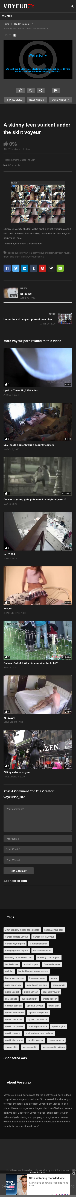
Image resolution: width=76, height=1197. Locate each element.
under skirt (53, 1006)
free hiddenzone (52, 964)
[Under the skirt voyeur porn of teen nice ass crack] (38, 319)
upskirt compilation (38, 1012)
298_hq (8, 608)
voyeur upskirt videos (54, 1047)
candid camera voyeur (16, 937)
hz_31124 (9, 717)
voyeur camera (36, 257)
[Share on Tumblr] (33, 268)
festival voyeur (31, 964)
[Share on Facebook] (7, 268)
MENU (8, 16)
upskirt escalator (13, 1019)
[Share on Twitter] (15, 268)
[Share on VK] (51, 268)
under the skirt (21, 257)
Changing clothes (39, 944)
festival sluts (11, 964)
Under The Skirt (27, 160)
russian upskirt (29, 999)
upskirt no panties (14, 1026)
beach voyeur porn (53, 930)
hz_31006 (9, 554)
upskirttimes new (14, 1040)
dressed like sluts (42, 950)
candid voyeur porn (15, 944)
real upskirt (11, 999)
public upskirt (12, 992)
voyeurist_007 (14, 797)
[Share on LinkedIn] (24, 268)
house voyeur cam (14, 978)
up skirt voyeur (35, 1040)
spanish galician (13, 1006)
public (11, 253)
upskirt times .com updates (39, 1033)
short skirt (49, 253)
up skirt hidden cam (38, 1019)
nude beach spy (13, 985)
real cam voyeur (36, 253)
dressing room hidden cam (18, 957)
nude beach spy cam (37, 985)
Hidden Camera (11, 160)
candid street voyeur (43, 937)
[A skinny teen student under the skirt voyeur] (38, 367)
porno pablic (59, 985)
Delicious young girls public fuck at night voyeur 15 (35, 499)
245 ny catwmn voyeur (17, 772)
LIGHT (7, 35)
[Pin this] (42, 268)
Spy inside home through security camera (29, 444)
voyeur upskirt (30, 1047)
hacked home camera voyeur (33, 971)
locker (54, 978)
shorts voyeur (50, 999)
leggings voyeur (37, 978)
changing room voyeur (16, 950)
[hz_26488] (38, 293)
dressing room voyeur (48, 957)
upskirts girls (58, 1026)
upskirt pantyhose (38, 1026)
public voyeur (21, 253)
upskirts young (12, 1033)
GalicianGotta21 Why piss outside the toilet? (31, 663)
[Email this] (60, 268)
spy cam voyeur (62, 253)
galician (9, 971)
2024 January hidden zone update (22, 930)
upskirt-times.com (14, 1012)
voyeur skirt (11, 1047)
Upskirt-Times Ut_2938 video (21, 390)
